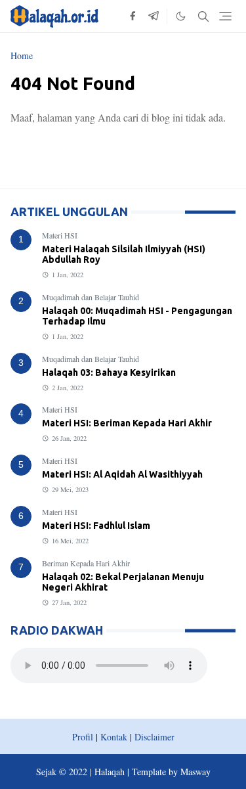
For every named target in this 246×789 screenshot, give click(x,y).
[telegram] (153, 16)
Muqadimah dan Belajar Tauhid (90, 297)
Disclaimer (154, 737)
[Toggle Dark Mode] (181, 16)
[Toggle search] (203, 16)
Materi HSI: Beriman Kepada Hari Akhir (127, 423)
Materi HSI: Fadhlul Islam (96, 525)
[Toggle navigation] (225, 16)
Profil (82, 737)
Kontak (113, 737)
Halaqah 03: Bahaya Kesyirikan (109, 372)
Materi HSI (59, 235)
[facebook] (132, 16)
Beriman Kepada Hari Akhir (86, 563)
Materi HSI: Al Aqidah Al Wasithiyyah (122, 474)
